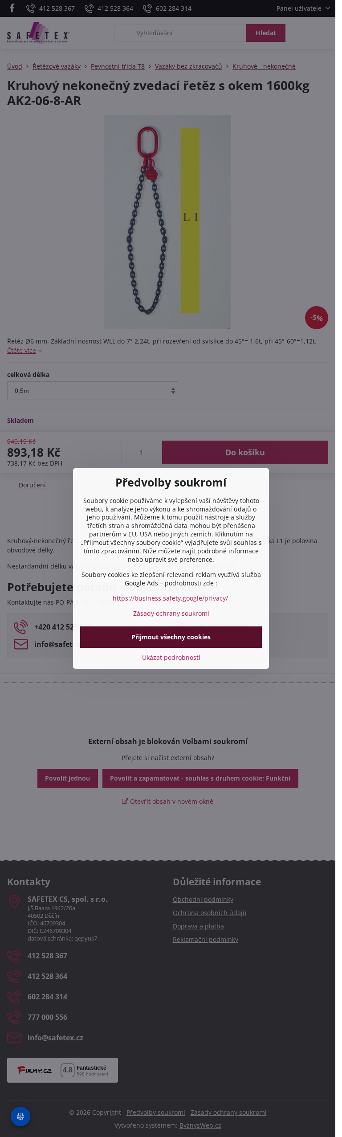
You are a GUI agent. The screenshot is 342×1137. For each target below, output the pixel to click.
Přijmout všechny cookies (171, 637)
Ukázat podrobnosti (171, 657)
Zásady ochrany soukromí (171, 613)
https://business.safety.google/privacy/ (170, 598)
